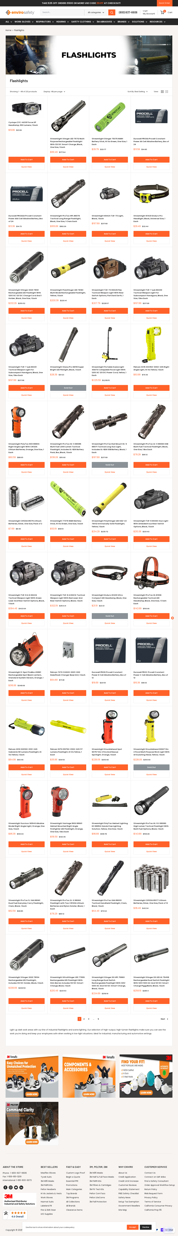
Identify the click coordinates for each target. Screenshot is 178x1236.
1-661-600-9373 (24, 1180)
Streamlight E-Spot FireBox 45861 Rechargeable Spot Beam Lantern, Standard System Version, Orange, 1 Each (25, 676)
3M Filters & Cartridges (100, 1185)
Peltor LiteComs (97, 1197)
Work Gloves (22, 21)
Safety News (124, 1197)
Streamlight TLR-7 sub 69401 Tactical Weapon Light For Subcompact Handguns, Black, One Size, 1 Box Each (25, 371)
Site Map (122, 1210)
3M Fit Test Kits (97, 1189)
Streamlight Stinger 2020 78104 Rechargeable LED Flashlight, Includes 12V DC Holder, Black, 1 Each (25, 980)
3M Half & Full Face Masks (102, 1176)
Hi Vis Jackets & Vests (51, 1193)
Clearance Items (74, 1210)
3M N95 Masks (47, 1181)
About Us (122, 1172)
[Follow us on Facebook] (5, 1187)
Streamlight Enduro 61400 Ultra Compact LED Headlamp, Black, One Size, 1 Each (109, 598)
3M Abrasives (104, 21)
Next (163, 1019)
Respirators (43, 21)
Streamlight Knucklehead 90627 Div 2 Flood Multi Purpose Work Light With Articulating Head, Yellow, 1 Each (152, 752)
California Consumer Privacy (158, 1205)
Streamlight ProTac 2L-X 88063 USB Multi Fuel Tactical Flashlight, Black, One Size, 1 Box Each (151, 447)
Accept (132, 1227)
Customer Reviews (127, 1185)
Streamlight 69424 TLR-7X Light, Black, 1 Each (107, 217)
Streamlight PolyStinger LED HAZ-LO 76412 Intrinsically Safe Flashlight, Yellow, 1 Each (109, 524)
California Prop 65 (153, 1210)
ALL (7, 21)
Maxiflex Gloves (48, 1172)
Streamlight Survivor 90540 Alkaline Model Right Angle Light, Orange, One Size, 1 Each (26, 826)
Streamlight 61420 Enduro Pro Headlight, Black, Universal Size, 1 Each (149, 218)
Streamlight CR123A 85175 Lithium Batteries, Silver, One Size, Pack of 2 (25, 522)
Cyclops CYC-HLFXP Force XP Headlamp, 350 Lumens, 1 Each (23, 123)
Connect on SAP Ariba (155, 1176)
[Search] (111, 12)
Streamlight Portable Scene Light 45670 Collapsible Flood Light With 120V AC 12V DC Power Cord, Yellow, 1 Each (109, 371)
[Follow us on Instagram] (11, 1187)
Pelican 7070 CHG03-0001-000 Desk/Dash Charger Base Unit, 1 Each (67, 673)
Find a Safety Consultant (156, 1181)
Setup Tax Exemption (128, 1201)
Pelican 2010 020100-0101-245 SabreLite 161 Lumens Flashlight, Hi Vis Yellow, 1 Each (24, 752)
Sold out (68, 388)
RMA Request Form (153, 1193)
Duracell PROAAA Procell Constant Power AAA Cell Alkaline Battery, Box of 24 (25, 218)
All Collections (73, 1201)
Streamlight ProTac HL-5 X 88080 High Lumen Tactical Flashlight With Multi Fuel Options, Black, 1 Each (151, 826)
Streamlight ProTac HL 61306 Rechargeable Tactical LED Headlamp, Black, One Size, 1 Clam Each (150, 599)
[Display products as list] (167, 91)
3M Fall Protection (98, 1201)
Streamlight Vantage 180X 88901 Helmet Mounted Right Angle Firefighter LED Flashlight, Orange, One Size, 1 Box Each (66, 827)
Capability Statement (128, 1189)
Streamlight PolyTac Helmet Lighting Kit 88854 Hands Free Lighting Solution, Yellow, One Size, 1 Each (110, 826)
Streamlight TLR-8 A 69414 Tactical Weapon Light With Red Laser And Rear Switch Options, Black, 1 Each (67, 598)
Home (8, 30)
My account (149, 13)
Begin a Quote (73, 1176)
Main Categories (74, 1189)
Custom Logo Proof (75, 1172)
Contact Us (149, 1172)
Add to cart (27, 159)
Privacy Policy (151, 1197)
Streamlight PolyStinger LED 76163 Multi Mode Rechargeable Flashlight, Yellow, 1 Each (68, 293)
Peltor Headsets (48, 1189)
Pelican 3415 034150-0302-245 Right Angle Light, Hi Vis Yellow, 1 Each (151, 368)
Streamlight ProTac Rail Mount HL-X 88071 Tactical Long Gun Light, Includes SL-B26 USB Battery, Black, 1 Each (109, 448)
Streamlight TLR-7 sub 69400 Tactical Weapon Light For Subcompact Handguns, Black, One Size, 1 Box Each (151, 294)
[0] (162, 12)
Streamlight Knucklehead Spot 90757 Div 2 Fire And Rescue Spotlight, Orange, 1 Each (107, 752)
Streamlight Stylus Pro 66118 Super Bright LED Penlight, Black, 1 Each (67, 368)
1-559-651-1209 (14, 1176)
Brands (122, 21)
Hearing (61, 21)
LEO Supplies (47, 1214)
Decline (145, 1227)
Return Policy (150, 1189)
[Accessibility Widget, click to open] (172, 618)
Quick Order (164, 3)
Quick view (26, 167)
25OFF (99, 3)
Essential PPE (72, 1181)
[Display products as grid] (162, 91)
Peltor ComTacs (97, 1193)
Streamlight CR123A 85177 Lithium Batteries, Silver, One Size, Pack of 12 (151, 901)
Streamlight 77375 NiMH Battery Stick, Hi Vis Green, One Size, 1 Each (66, 522)
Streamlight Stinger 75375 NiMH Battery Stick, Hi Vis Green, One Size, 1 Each (109, 141)
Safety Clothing (81, 21)
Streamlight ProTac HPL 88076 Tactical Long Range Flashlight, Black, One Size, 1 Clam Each (65, 218)
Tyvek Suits (46, 1176)
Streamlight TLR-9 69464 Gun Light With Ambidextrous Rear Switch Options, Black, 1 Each (151, 524)
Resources (156, 21)
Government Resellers (129, 1205)
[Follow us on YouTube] (16, 1187)
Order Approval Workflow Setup (159, 1185)
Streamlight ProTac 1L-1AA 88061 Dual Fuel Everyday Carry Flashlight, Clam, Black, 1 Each (26, 903)
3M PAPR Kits (47, 1185)
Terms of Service (152, 1201)
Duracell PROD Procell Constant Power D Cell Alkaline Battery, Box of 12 (109, 675)
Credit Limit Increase (128, 1181)
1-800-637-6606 (18, 1173)
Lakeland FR (46, 1205)
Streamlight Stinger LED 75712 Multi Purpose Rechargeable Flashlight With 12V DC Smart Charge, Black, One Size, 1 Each (67, 142)
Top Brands (71, 1193)
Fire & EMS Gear (48, 1210)
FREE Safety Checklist (128, 1193)
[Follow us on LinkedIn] (21, 1187)
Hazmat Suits (47, 1201)
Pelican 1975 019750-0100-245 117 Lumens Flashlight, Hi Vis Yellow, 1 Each (66, 752)
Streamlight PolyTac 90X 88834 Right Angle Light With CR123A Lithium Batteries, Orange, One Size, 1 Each (26, 448)
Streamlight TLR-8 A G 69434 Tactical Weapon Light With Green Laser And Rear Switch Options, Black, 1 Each (26, 599)
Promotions (71, 1185)
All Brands (70, 1205)
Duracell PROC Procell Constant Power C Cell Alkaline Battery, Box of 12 (151, 675)
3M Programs (72, 1197)
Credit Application (127, 1176)
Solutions (138, 21)
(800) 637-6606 (128, 12)
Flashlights (19, 30)
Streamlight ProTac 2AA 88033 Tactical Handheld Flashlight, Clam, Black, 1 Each (109, 903)
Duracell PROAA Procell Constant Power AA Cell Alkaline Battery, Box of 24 (151, 141)
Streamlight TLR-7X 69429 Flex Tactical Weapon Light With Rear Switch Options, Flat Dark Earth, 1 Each (108, 294)
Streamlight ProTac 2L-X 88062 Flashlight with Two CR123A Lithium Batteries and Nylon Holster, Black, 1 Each (67, 904)
